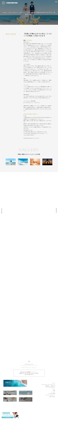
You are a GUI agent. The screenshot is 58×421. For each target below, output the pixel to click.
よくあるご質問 (51, 393)
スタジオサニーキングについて (48, 384)
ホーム (53, 383)
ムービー (53, 392)
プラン (53, 389)
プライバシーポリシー (50, 395)
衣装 (54, 390)
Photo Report (13, 12)
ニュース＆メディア (51, 387)
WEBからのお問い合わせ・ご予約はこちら (29, 367)
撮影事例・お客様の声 (50, 386)
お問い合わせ (52, 396)
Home (5, 12)
